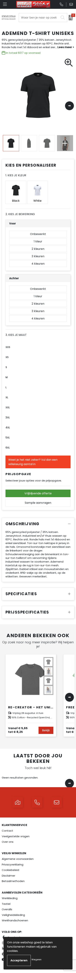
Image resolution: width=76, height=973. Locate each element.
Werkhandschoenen (15, 920)
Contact (7, 830)
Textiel (6, 904)
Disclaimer (8, 875)
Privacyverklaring (12, 864)
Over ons (7, 842)
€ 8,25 (18, 730)
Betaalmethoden (13, 881)
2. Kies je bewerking (20, 214)
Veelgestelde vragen (16, 836)
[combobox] (39, 17)
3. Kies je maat (16, 335)
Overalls (7, 909)
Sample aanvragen (38, 503)
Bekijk (46, 730)
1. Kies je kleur (15, 175)
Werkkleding (9, 898)
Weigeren (36, 959)
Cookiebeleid (10, 870)
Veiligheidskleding (13, 915)
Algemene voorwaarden (18, 859)
